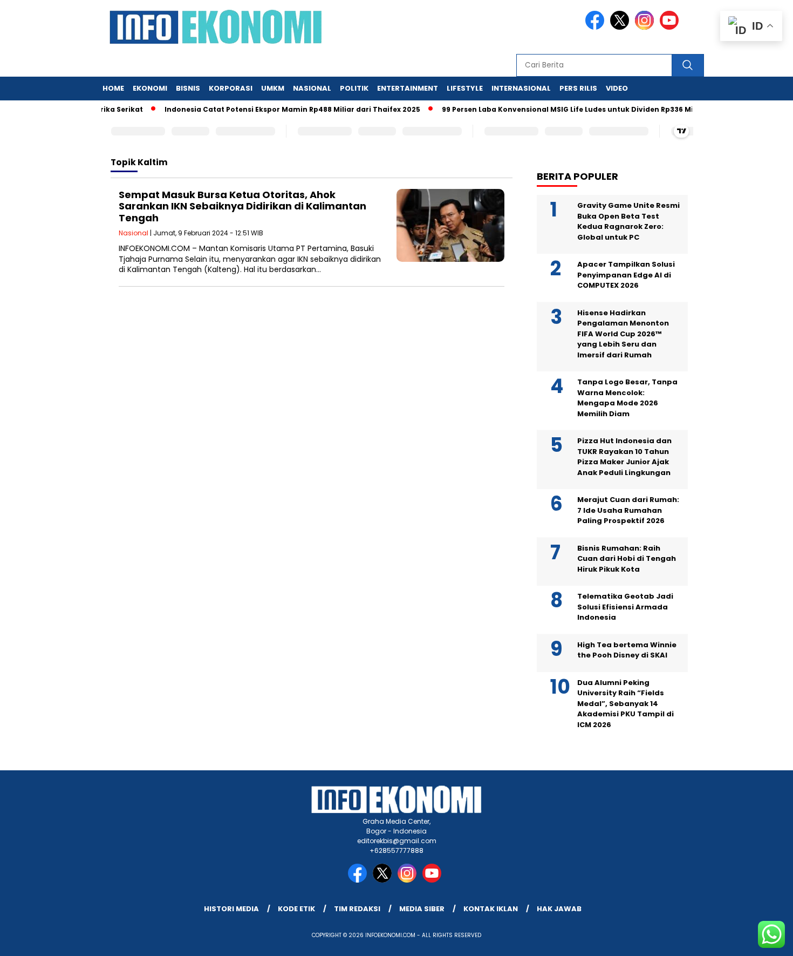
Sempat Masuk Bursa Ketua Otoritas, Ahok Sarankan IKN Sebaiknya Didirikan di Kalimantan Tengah (242, 206)
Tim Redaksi (357, 909)
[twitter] (621, 27)
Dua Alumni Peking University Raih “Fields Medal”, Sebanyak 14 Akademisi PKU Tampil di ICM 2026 (625, 703)
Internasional (521, 88)
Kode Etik (296, 909)
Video (617, 88)
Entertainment (407, 88)
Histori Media (231, 909)
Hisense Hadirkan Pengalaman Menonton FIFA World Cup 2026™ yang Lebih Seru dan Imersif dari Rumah (623, 334)
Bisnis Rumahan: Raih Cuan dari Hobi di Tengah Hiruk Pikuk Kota (626, 558)
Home (113, 88)
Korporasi (230, 88)
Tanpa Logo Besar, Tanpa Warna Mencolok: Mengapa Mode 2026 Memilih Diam (627, 398)
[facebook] (596, 27)
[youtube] (671, 27)
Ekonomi (150, 88)
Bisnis (188, 88)
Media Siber (422, 909)
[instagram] (646, 27)
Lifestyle (465, 88)
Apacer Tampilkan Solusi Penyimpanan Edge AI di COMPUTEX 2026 (626, 274)
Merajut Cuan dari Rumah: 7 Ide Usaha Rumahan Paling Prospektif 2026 (628, 510)
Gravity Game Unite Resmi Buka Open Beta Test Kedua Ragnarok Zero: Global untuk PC (628, 221)
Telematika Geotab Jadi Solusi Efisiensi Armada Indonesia (625, 606)
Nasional (312, 88)
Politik (354, 88)
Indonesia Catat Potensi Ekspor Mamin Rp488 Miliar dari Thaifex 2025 (280, 109)
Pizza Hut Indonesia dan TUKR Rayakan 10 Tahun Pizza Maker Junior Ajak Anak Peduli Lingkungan (624, 457)
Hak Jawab (559, 909)
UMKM (272, 88)
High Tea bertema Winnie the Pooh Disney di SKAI (626, 650)
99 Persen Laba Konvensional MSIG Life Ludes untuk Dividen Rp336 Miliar (561, 109)
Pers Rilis (578, 88)
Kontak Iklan (490, 909)
